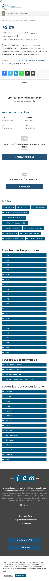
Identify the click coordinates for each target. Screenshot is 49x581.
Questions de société (14, 239)
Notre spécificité (25, 516)
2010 (7, 323)
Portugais (8, 450)
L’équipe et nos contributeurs (26, 520)
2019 (7, 279)
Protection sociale (34, 228)
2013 (7, 309)
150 (3, 118)
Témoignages (26, 523)
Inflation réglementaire (14, 218)
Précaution (11, 233)
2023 (7, 260)
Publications (15, 20)
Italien (7, 425)
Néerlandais (9, 440)
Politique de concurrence (15, 223)
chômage (9, 207)
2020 (7, 275)
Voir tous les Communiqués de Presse (19, 379)
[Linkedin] (24, 505)
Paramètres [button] (8, 576)
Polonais (8, 445)
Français (8, 416)
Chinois (8, 401)
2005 (7, 347)
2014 (7, 304)
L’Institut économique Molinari (24, 97)
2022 (7, 265)
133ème (28, 118)
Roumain (8, 455)
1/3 (3, 125)
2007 (7, 338)
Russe (7, 459)
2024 (7, 255)
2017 (7, 289)
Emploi (24, 207)
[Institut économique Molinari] (11, 7)
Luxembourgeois (11, 435)
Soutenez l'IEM (24, 540)
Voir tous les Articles (13, 374)
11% (26, 125)
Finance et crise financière (16, 212)
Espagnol (8, 411)
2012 (7, 313)
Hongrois (8, 421)
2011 (7, 318)
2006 (7, 343)
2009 (7, 328)
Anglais (8, 396)
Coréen (8, 406)
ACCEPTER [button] (20, 575)
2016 (7, 294)
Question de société (31, 233)
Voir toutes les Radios (13, 369)
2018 (7, 284)
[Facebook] (21, 505)
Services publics (36, 239)
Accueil (7, 20)
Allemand (8, 391)
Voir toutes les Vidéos (13, 365)
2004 (7, 352)
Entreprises (40, 207)
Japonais (8, 430)
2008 (7, 333)
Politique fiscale (12, 228)
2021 (7, 270)
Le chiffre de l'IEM (28, 20)
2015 (7, 299)
